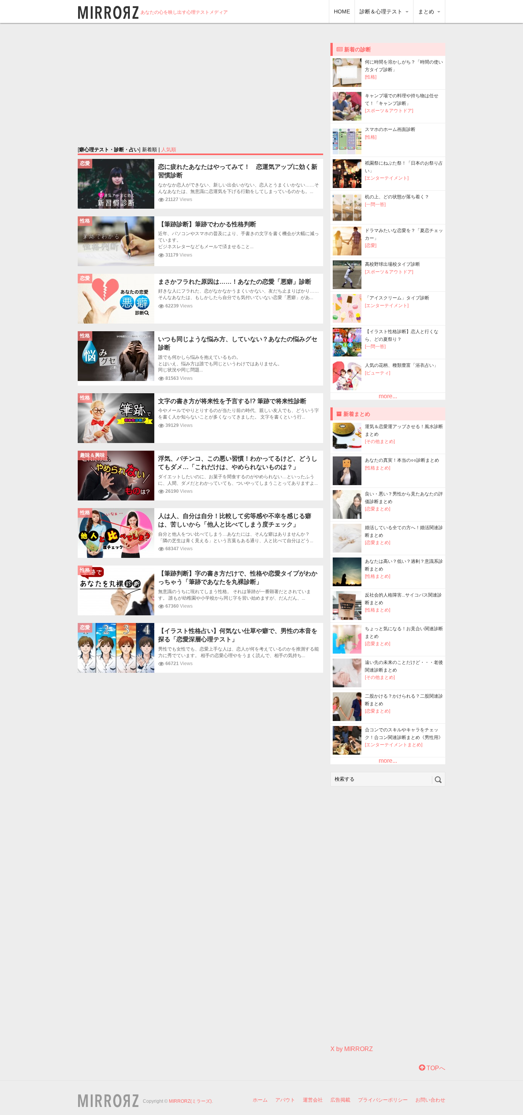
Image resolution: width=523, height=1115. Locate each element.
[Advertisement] (200, 84)
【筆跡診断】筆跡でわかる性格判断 (207, 224)
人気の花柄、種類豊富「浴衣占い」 (401, 365)
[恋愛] (370, 245)
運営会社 (313, 1100)
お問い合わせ (430, 1100)
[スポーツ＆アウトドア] (389, 110)
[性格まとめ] (377, 468)
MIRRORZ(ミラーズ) (190, 1101)
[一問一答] (375, 204)
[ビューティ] (377, 373)
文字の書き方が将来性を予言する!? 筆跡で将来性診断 (232, 401)
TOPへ (435, 1068)
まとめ (427, 11)
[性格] (370, 77)
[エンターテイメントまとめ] (393, 744)
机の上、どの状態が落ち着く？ (397, 196)
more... (388, 396)
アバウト (285, 1100)
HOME (342, 11)
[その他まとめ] (380, 441)
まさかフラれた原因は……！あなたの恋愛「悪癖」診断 (234, 281)
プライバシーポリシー (383, 1100)
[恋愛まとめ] (377, 509)
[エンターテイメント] (387, 178)
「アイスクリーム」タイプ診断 (397, 298)
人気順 (168, 149)
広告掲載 (340, 1100)
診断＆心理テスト (382, 11)
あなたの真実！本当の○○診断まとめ (402, 460)
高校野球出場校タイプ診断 (392, 264)
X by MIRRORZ (351, 1049)
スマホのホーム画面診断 (390, 129)
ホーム (260, 1100)
